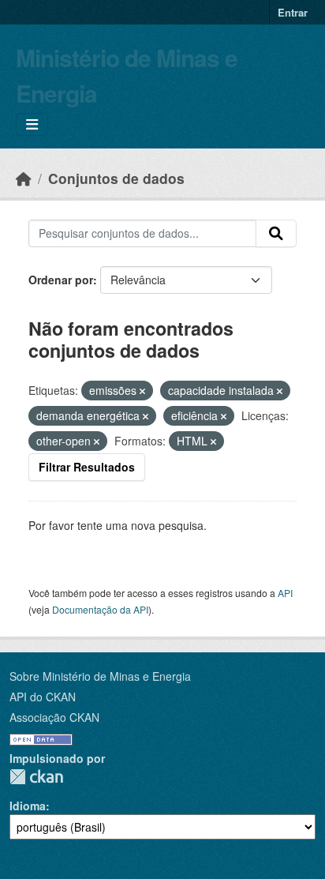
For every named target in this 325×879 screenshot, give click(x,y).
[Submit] (276, 234)
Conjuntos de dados (116, 178)
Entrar (293, 12)
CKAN (36, 776)
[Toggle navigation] (32, 124)
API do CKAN (42, 696)
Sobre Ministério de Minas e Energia (100, 676)
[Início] (24, 178)
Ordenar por (60, 279)
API (285, 592)
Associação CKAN (54, 717)
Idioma (27, 805)
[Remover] (142, 391)
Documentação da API (100, 609)
